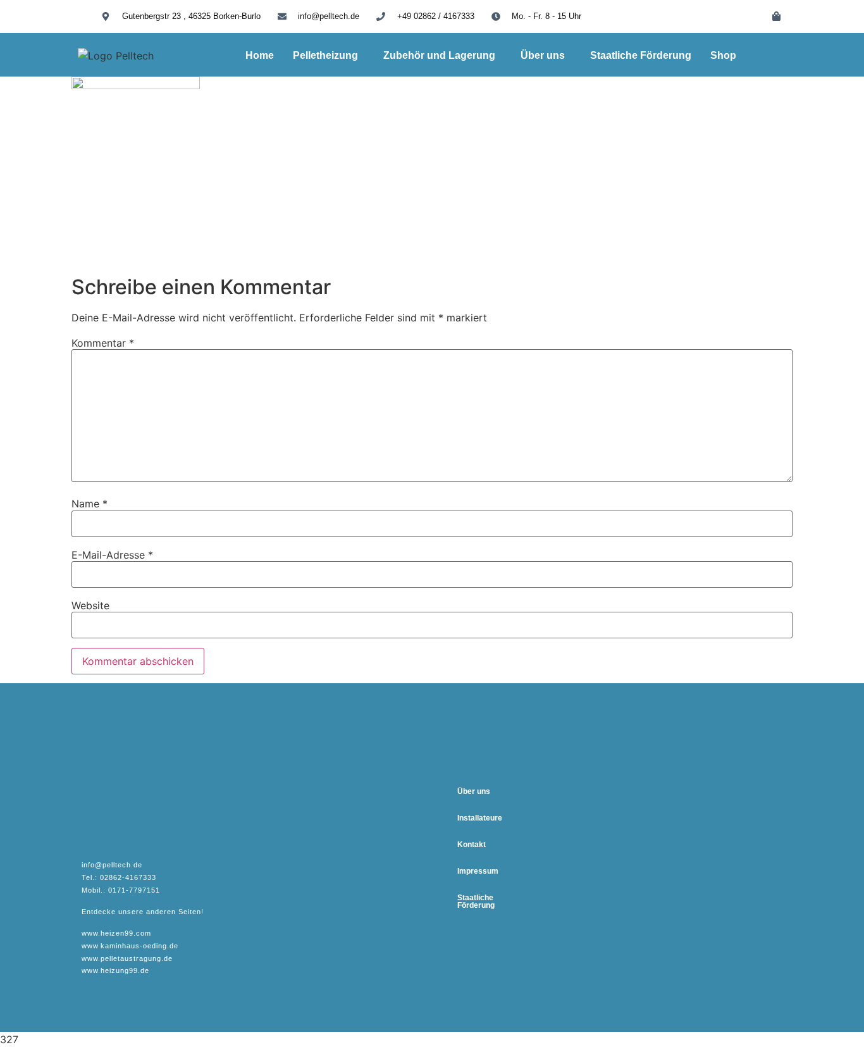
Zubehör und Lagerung (439, 55)
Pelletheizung (325, 55)
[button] (328, 55)
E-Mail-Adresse (112, 555)
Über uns (543, 55)
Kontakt (471, 844)
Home (259, 55)
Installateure (479, 818)
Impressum (477, 871)
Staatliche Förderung (640, 55)
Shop (723, 55)
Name (89, 504)
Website (90, 605)
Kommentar (102, 343)
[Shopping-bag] (776, 15)
